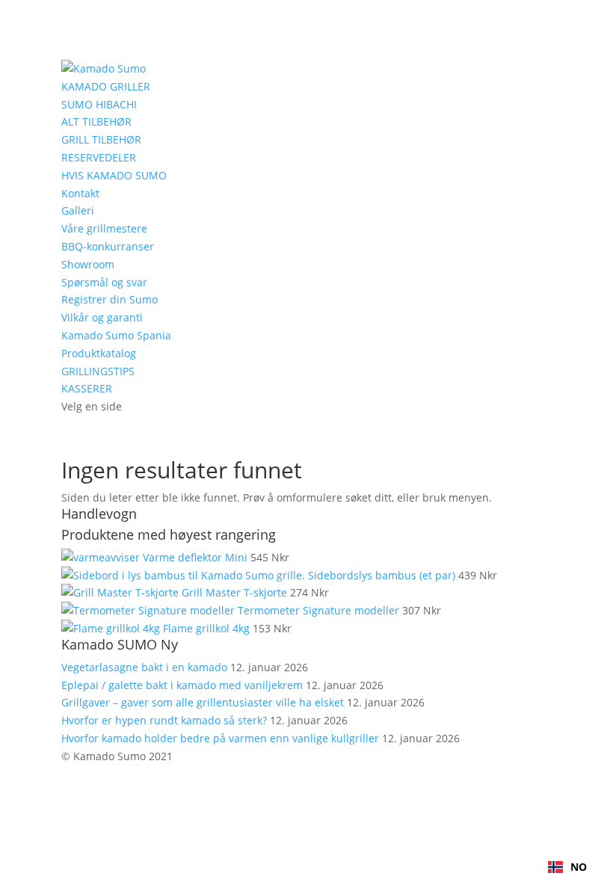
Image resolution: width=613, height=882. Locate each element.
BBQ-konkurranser (107, 246)
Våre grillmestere (104, 228)
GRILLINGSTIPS (98, 371)
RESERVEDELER (98, 157)
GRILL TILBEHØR (101, 139)
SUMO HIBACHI (99, 104)
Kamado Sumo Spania (116, 335)
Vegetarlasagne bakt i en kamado (144, 667)
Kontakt (80, 193)
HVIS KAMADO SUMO (114, 175)
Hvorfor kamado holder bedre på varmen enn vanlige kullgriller (220, 738)
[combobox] (567, 867)
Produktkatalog (98, 353)
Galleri (77, 210)
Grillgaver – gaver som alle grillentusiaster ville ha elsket (202, 702)
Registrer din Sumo (109, 299)
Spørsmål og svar (104, 282)
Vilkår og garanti (102, 317)
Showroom (87, 264)
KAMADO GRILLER (105, 86)
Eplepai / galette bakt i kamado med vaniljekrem (182, 685)
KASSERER (86, 388)
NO (578, 867)
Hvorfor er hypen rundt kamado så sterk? (164, 720)
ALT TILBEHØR (96, 121)
